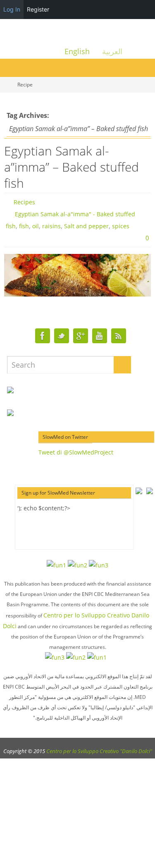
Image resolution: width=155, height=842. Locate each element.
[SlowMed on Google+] (80, 336)
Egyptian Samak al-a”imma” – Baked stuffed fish (71, 166)
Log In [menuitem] (11, 9)
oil (35, 226)
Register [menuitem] (38, 9)
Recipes (24, 202)
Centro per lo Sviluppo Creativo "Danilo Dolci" (99, 751)
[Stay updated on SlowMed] (118, 336)
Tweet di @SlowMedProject (75, 452)
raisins (51, 226)
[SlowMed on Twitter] (61, 336)
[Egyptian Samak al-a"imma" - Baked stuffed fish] (77, 275)
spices (120, 226)
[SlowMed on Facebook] (42, 336)
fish (24, 226)
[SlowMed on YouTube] (99, 336)
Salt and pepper (86, 226)
